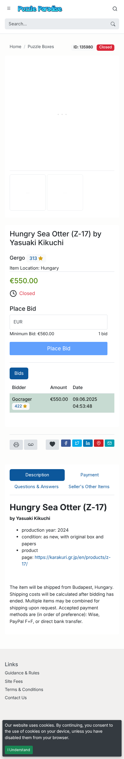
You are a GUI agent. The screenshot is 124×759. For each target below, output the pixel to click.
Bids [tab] (18, 373)
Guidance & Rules (22, 673)
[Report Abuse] (30, 445)
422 (19, 406)
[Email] (109, 443)
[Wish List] (52, 445)
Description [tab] (37, 475)
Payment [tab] (89, 475)
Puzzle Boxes (41, 46)
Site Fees (14, 681)
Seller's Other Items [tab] (89, 486)
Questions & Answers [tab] (36, 486)
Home (15, 46)
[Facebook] (66, 443)
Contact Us (16, 697)
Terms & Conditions (24, 689)
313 (33, 258)
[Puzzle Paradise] (40, 8)
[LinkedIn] (88, 443)
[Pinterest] (99, 443)
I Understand (19, 750)
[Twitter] (77, 443)
